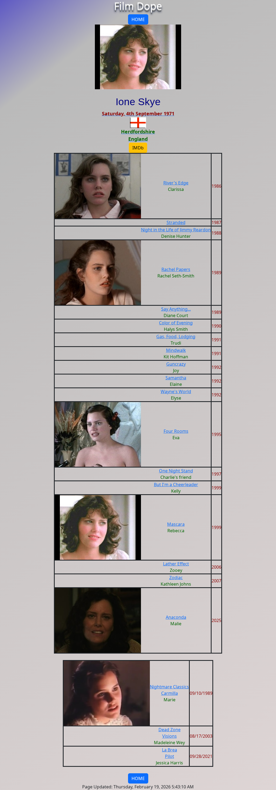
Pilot (169, 756)
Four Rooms (176, 431)
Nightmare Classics (169, 687)
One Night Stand (176, 471)
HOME (138, 19)
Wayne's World (176, 391)
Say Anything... (176, 309)
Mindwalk (176, 350)
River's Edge (175, 183)
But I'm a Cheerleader (176, 484)
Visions (169, 736)
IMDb (138, 148)
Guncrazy (176, 364)
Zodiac (176, 578)
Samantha (175, 378)
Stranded (176, 222)
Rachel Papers (175, 269)
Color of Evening (176, 323)
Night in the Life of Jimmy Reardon (176, 230)
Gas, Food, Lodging (175, 336)
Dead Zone (169, 730)
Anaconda (176, 617)
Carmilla (169, 693)
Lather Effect (176, 564)
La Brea (169, 750)
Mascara (176, 524)
